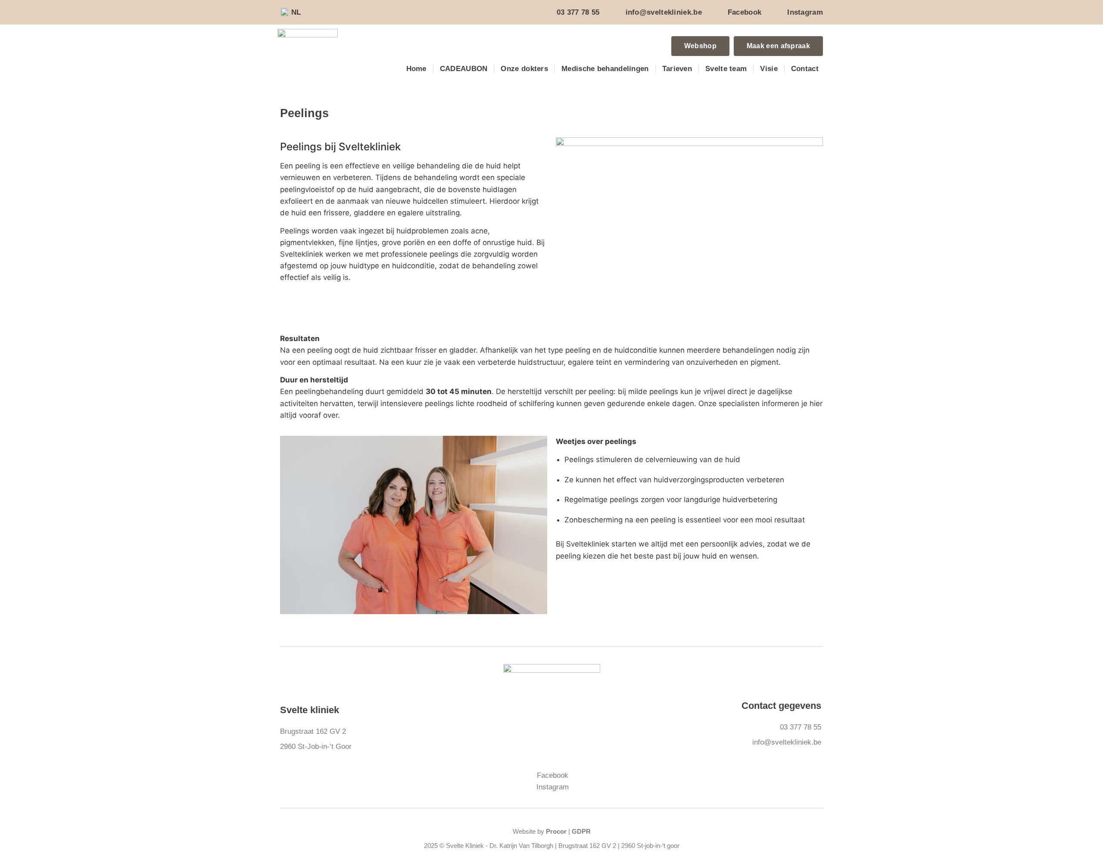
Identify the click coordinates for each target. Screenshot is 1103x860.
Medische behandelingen (605, 69)
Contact (805, 69)
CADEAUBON (464, 69)
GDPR (581, 831)
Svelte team (726, 69)
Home (416, 69)
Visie (769, 69)
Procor (556, 831)
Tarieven (677, 69)
